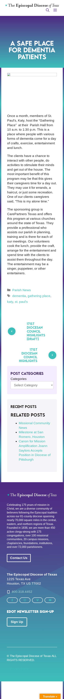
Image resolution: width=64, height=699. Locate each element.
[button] (47, 10)
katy (10, 302)
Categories (19, 379)
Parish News (21, 290)
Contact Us (18, 558)
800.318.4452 (22, 592)
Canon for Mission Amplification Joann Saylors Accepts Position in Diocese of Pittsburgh (35, 450)
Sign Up (17, 622)
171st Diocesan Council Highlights (28, 355)
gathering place (39, 296)
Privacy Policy (19, 669)
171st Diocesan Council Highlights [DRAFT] (36, 331)
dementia (19, 296)
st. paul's (21, 302)
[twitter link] (12, 600)
